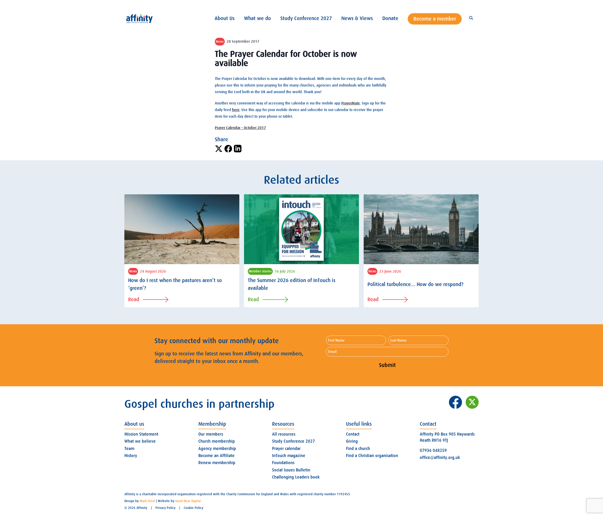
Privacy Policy (165, 508)
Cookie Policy (193, 508)
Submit (387, 365)
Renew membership (216, 462)
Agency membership (217, 448)
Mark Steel (147, 501)
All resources (283, 434)
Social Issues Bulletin (291, 470)
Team (129, 448)
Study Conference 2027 (293, 441)
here (236, 110)
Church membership (216, 441)
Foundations (283, 462)
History (130, 455)
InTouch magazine (288, 455)
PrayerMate (350, 103)
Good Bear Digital (188, 501)
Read (133, 299)
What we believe (140, 441)
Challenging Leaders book (296, 477)
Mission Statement (141, 434)
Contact (352, 434)
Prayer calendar (286, 448)
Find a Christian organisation (372, 455)
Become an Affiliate (216, 455)
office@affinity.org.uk (440, 457)
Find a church (358, 448)
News (220, 41)
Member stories (260, 271)
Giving (352, 441)
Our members (210, 434)
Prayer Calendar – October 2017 (240, 128)
